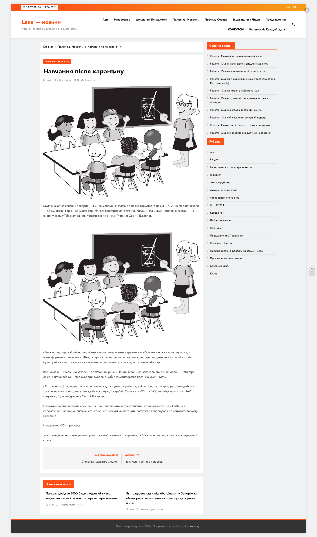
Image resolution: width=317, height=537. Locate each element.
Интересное (122, 19)
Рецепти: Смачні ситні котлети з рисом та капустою (240, 125)
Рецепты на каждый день (267, 29)
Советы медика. (219, 266)
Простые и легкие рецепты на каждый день (236, 251)
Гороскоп (215, 175)
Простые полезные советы (226, 258)
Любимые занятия (220, 220)
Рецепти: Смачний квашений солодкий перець (238, 118)
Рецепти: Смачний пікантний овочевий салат (236, 56)
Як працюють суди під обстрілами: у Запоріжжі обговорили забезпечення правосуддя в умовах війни (161, 498)
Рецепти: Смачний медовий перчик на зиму (236, 110)
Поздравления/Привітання (226, 236)
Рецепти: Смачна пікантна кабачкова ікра (234, 91)
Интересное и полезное (224, 198)
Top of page (307, 10)
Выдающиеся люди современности (231, 167)
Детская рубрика (220, 182)
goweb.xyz (194, 526)
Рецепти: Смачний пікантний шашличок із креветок (240, 133)
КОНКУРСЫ (236, 29)
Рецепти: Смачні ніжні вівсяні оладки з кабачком (239, 64)
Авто (106, 19)
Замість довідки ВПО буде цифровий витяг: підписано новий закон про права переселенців (81, 496)
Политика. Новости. (186, 19)
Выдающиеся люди (246, 19)
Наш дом (215, 228)
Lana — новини (41, 22)
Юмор (214, 274)
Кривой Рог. (217, 213)
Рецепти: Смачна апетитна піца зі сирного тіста (237, 71)
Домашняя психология (151, 19)
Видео (214, 159)
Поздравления (275, 19)
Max (49, 80)
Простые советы (216, 19)
